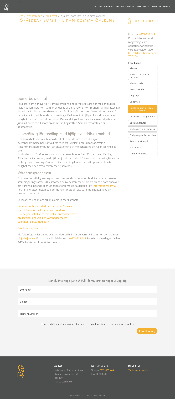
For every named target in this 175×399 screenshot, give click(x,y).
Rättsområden (102, 7)
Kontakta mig (147, 331)
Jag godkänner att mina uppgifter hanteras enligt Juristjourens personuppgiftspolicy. (89, 324)
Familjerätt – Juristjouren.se (34, 228)
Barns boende (137, 89)
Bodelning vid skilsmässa (142, 129)
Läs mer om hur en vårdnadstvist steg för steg (45, 206)
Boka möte (143, 7)
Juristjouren (28, 238)
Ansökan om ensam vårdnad (140, 75)
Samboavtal (136, 147)
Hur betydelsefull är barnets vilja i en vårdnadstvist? (48, 214)
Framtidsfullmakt (138, 153)
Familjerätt (51, 16)
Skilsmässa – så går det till (143, 116)
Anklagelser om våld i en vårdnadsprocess (42, 218)
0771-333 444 (78, 238)
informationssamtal (104, 186)
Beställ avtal (124, 7)
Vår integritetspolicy (138, 370)
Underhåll (135, 101)
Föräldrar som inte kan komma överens (141, 109)
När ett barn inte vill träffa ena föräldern (41, 210)
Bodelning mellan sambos (143, 135)
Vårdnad (134, 68)
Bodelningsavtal (138, 122)
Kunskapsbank (160, 7)
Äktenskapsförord (139, 141)
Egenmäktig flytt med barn (33, 221)
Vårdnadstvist (137, 83)
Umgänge (134, 95)
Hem (20, 16)
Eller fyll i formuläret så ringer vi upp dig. (142, 54)
